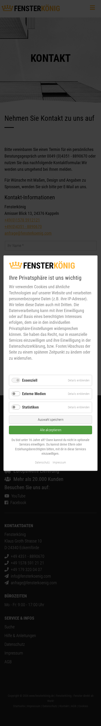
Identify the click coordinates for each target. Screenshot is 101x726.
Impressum (59, 462)
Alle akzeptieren (50, 430)
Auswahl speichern (50, 419)
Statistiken (30, 407)
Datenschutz (42, 462)
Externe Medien (34, 394)
